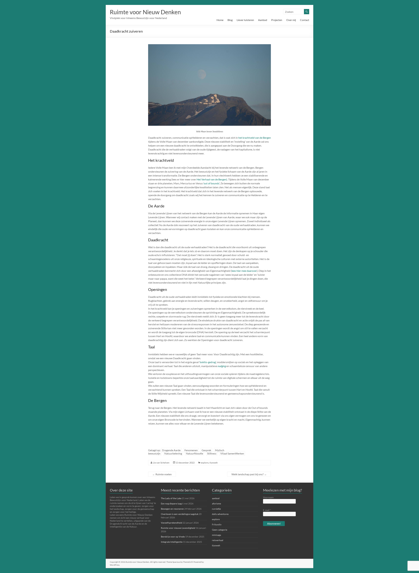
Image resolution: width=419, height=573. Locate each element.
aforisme (216, 503)
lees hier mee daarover (244, 270)
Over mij (291, 19)
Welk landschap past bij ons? (249, 474)
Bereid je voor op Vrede (173, 536)
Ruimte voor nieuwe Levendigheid (178, 528)
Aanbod (262, 19)
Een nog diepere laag (171, 503)
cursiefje (216, 508)
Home (220, 19)
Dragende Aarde (171, 450)
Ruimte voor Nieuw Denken (145, 12)
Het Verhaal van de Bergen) (212, 179)
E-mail (267, 510)
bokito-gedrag (208, 362)
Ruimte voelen (162, 474)
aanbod (215, 498)
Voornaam (268, 497)
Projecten (276, 19)
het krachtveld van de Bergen (254, 137)
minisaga (216, 535)
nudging (222, 366)
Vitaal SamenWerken (232, 453)
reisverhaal (217, 540)
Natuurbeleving (173, 453)
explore (205, 462)
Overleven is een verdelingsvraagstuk (179, 514)
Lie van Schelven (161, 462)
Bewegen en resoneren (172, 508)
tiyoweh (214, 462)
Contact (304, 19)
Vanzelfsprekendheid (171, 522)
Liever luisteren (245, 19)
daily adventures (220, 514)
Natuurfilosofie (194, 453)
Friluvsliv (216, 524)
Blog (230, 19)
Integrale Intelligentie (171, 541)
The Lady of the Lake (171, 498)
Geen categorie (219, 529)
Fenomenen (191, 450)
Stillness (211, 453)
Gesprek (206, 450)
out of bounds (211, 183)
